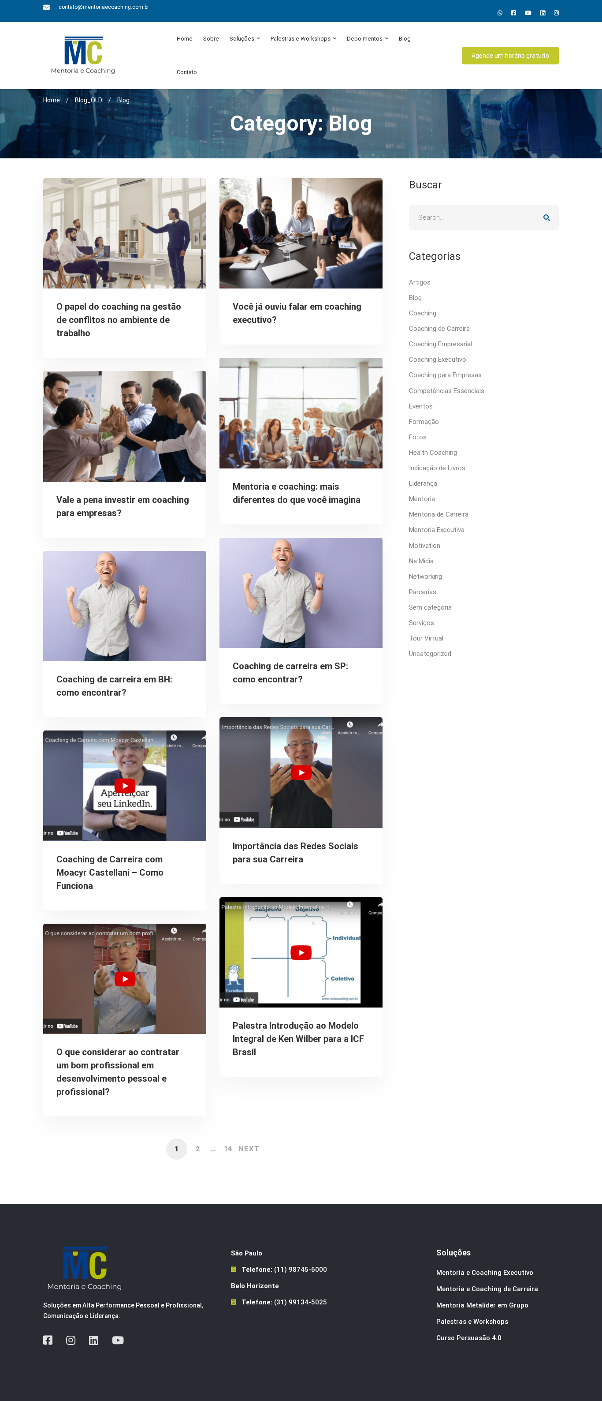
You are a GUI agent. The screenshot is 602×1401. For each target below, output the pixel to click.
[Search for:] (484, 217)
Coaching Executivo (437, 359)
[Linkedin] (543, 13)
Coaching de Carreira (439, 329)
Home (51, 100)
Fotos (418, 437)
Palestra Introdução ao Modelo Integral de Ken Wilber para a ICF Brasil (298, 1038)
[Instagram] (556, 13)
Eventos (421, 406)
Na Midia (421, 561)
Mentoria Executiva (437, 530)
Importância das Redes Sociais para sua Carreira (295, 853)
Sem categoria (430, 607)
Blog (415, 298)
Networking (425, 577)
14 (228, 1149)
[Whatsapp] (500, 13)
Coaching (422, 313)
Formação (424, 422)
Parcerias (422, 592)
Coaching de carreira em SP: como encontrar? (290, 673)
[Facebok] (514, 13)
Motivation (424, 546)
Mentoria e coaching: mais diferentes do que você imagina (296, 493)
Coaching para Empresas (445, 375)
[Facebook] (47, 1340)
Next (249, 1149)
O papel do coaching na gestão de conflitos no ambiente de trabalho (118, 319)
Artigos (420, 282)
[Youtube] (528, 13)
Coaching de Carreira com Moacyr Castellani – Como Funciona (110, 872)
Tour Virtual (426, 638)
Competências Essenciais (446, 391)
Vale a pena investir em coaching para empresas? (122, 506)
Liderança (423, 483)
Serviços (421, 623)
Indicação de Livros (437, 468)
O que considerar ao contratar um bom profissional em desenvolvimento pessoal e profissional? (117, 1072)
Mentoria (422, 499)
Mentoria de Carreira (438, 514)
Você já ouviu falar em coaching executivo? (297, 313)
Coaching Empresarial (440, 344)
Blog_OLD (88, 100)
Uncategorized (430, 654)
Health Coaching (433, 453)
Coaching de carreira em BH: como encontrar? (114, 686)
